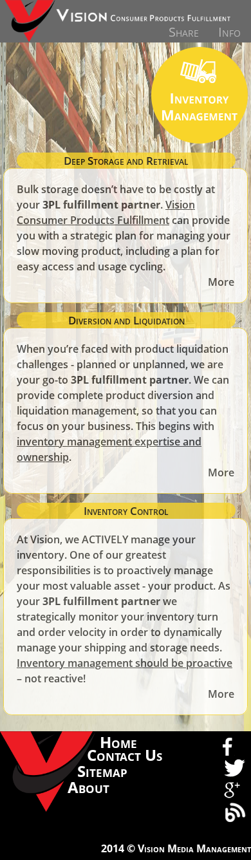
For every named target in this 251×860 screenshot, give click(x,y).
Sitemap (102, 770)
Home (118, 741)
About (88, 787)
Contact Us (124, 754)
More (221, 282)
